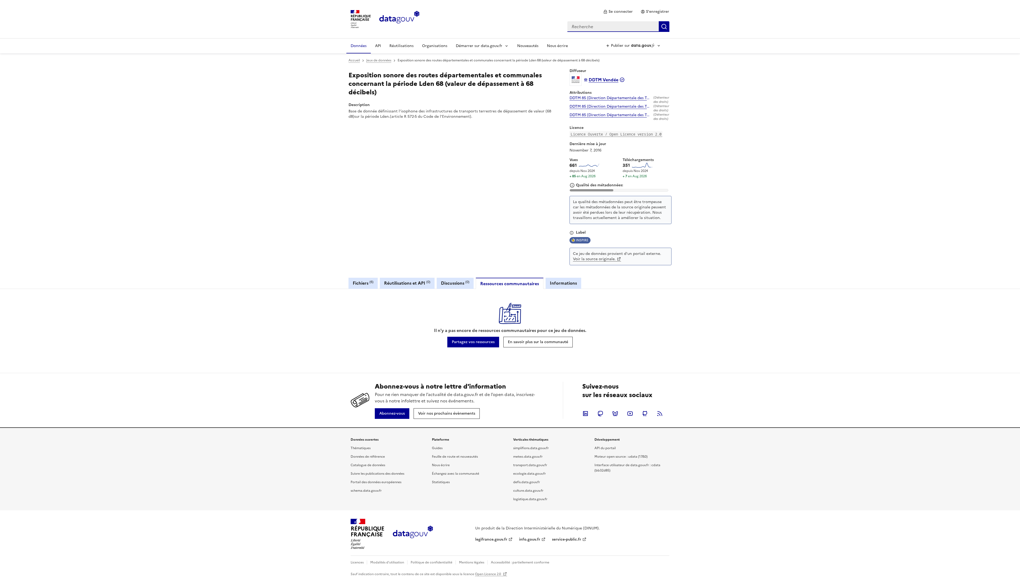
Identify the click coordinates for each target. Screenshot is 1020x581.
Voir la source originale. (594, 259)
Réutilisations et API (407, 283)
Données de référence (368, 456)
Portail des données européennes (376, 482)
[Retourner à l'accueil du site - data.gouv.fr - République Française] (413, 534)
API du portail (605, 448)
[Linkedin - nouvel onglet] (585, 413)
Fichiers (363, 283)
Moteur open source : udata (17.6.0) (621, 456)
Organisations (434, 46)
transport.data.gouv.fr (530, 465)
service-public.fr (566, 539)
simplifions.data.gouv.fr (531, 448)
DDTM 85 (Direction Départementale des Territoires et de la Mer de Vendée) (610, 98)
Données (359, 46)
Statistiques (441, 482)
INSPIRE (582, 240)
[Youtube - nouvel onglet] (630, 413)
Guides (437, 448)
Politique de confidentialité (431, 562)
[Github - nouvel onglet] (645, 413)
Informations (563, 283)
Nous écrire (557, 46)
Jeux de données (378, 60)
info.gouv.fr (529, 539)
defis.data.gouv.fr (526, 482)
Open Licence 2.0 (488, 574)
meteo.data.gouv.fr (528, 456)
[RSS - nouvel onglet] (659, 413)
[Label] (571, 233)
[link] (618, 11)
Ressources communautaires (509, 283)
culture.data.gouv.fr (528, 490)
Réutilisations (401, 46)
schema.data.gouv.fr (366, 490)
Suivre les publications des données (377, 473)
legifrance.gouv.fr (491, 539)
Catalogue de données (368, 465)
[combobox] (618, 26)
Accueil (354, 60)
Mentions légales (471, 562)
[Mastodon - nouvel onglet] (600, 413)
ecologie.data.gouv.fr (529, 473)
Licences (357, 562)
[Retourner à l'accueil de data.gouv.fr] (399, 18)
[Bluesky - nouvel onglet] (615, 413)
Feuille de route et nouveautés (455, 456)
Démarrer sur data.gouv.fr (479, 46)
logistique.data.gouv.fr (530, 499)
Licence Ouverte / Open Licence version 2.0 (616, 134)
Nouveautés (527, 46)
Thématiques (361, 448)
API (378, 46)
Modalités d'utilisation (387, 562)
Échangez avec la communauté (455, 473)
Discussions (455, 283)
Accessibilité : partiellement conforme (520, 562)
